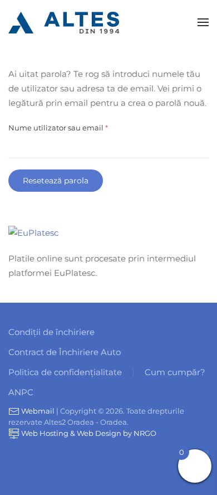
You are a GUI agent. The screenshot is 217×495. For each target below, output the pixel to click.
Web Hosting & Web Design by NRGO (87, 433)
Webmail (37, 410)
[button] (203, 22)
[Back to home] (64, 22)
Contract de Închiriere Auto (64, 352)
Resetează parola (55, 181)
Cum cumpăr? (175, 372)
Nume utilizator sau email (79, 127)
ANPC (20, 392)
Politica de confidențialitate (65, 372)
